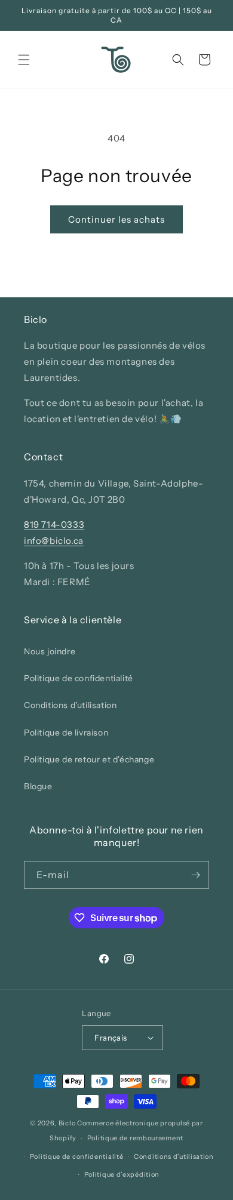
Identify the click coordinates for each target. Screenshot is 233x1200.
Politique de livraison (66, 732)
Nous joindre (49, 651)
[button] (24, 60)
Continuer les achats (116, 219)
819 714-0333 (54, 524)
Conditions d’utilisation (174, 1156)
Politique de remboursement (135, 1138)
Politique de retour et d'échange (89, 759)
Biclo (67, 1123)
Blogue (38, 786)
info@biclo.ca (54, 540)
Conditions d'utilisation (70, 705)
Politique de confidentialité (78, 678)
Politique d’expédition (122, 1174)
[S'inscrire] (195, 875)
